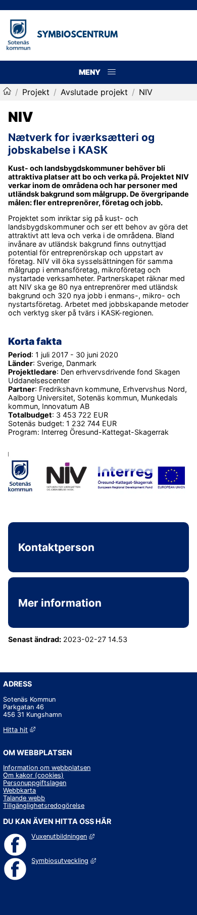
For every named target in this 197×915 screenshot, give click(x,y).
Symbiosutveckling (63, 860)
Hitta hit (19, 730)
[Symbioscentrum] (7, 92)
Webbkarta (19, 790)
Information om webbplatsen (46, 767)
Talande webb (24, 798)
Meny (112, 82)
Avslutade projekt (94, 92)
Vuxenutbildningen (62, 836)
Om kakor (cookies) (33, 775)
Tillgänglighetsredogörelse (43, 805)
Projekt (36, 92)
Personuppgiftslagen (34, 783)
